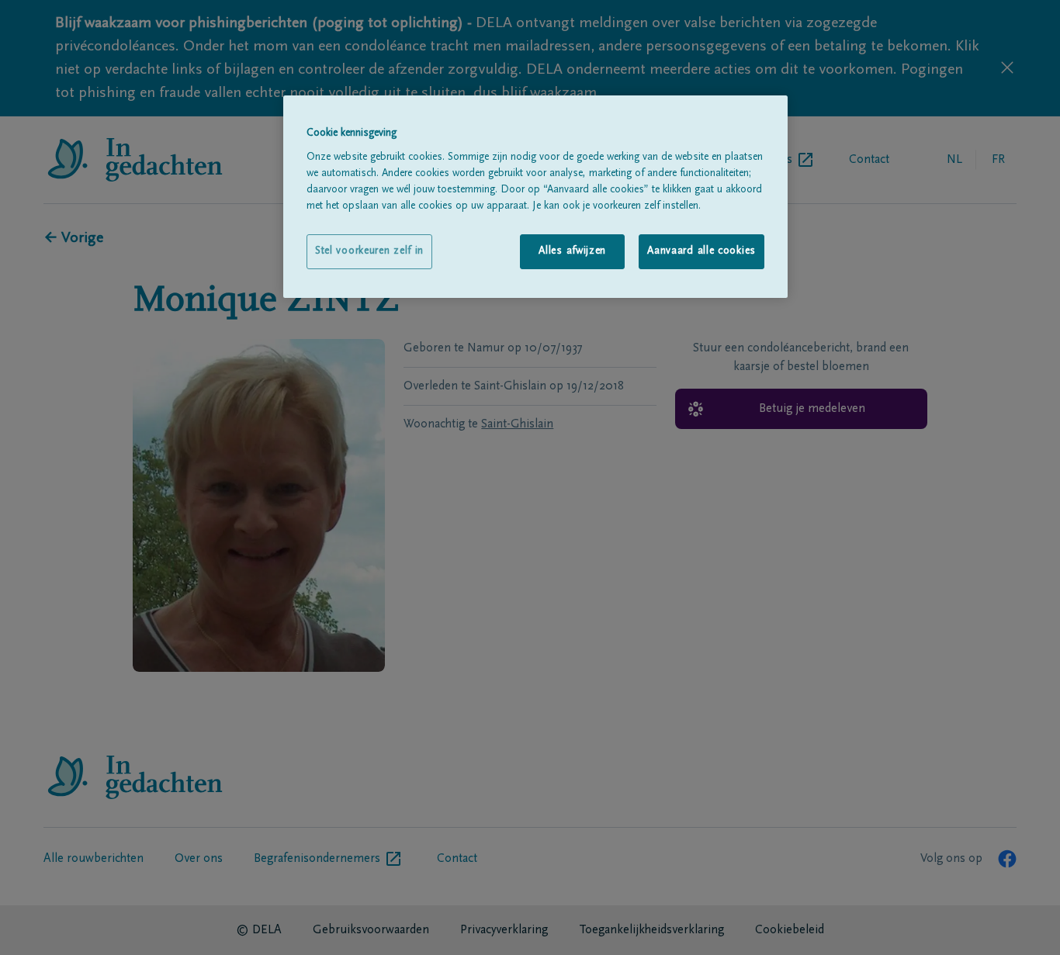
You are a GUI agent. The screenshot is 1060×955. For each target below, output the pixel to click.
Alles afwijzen (572, 251)
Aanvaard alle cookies (701, 251)
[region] (535, 196)
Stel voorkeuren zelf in (369, 251)
